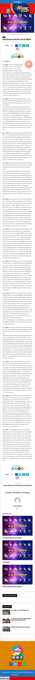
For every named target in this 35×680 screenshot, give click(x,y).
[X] (19, 56)
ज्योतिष (4, 37)
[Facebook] (12, 56)
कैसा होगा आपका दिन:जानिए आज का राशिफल (12, 586)
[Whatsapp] (15, 56)
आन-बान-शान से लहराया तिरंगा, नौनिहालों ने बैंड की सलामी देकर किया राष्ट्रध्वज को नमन (21, 619)
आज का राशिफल (6, 562)
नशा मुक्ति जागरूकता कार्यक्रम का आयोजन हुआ (20, 627)
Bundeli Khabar (7, 41)
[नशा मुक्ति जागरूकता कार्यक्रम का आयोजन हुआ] (6, 629)
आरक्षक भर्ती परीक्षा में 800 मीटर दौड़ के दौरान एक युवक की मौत (17, 485)
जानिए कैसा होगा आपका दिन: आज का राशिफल (12, 538)
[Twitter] (15, 664)
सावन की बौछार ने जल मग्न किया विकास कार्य (19, 610)
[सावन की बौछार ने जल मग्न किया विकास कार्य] (6, 612)
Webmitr (20, 674)
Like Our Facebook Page (10, 595)
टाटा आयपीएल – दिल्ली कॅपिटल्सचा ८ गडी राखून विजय (17, 493)
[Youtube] (19, 664)
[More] (22, 56)
